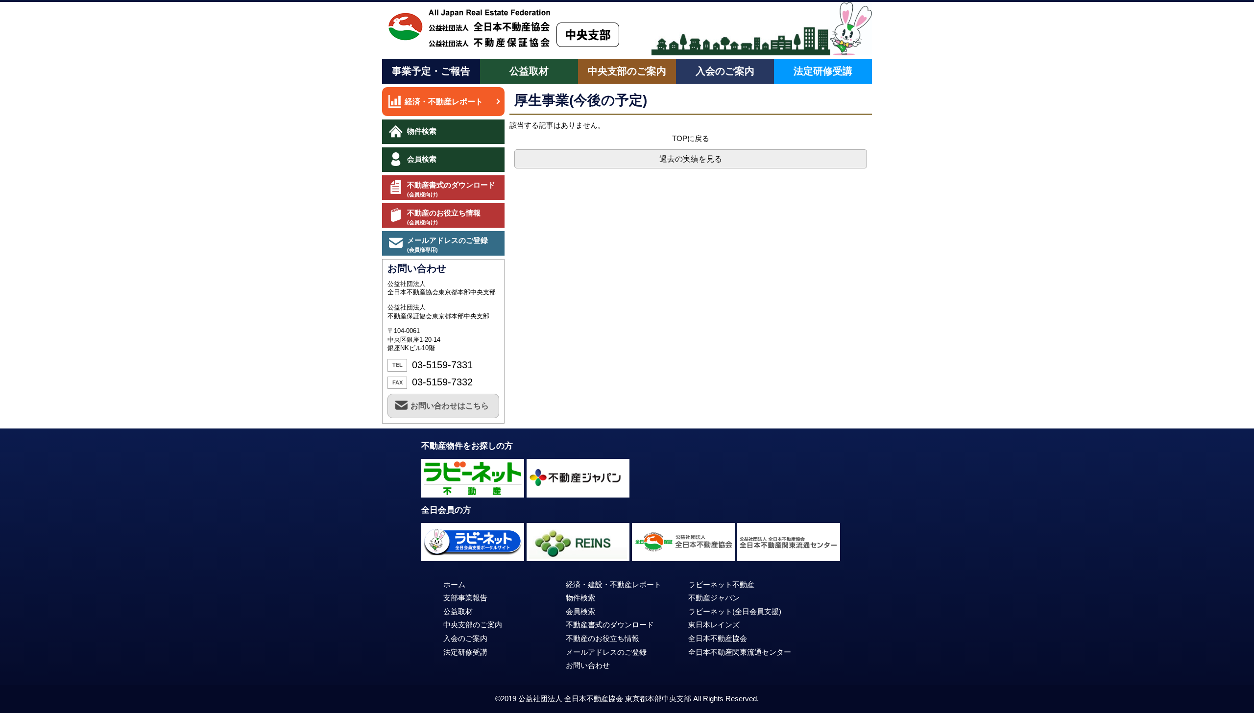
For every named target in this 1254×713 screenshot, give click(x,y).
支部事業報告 (465, 598)
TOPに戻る (690, 138)
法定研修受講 (823, 71)
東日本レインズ (714, 625)
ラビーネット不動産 (721, 585)
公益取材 (529, 71)
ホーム (454, 585)
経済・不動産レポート (444, 101)
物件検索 (421, 131)
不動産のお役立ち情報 (444, 217)
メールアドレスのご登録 (447, 244)
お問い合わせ (588, 665)
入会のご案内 (725, 71)
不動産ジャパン (714, 598)
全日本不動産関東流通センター (739, 652)
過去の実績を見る (690, 159)
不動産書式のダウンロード (451, 189)
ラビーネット (734, 612)
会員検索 (421, 159)
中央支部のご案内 (627, 71)
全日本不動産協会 (717, 638)
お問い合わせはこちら (449, 406)
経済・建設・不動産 (613, 585)
